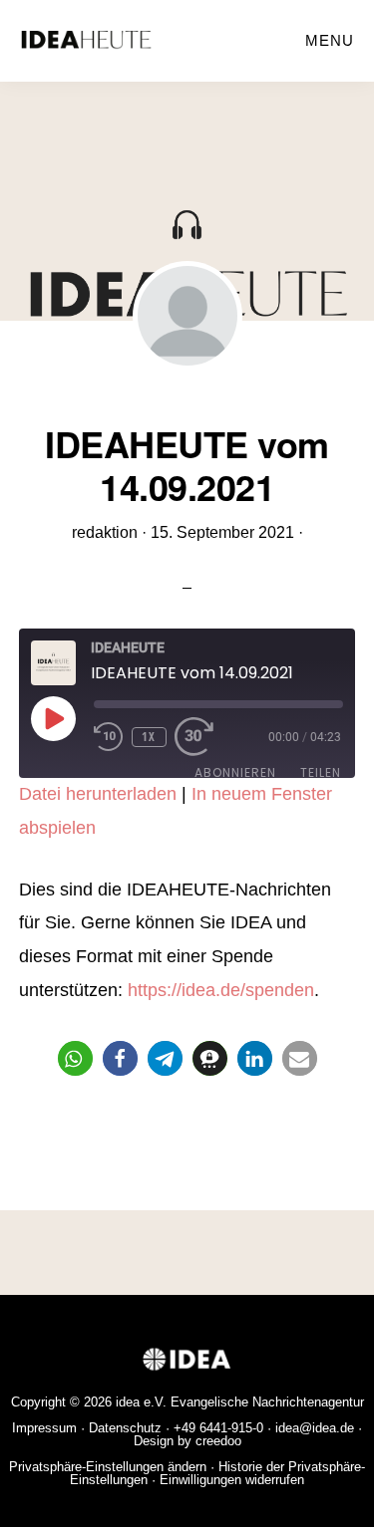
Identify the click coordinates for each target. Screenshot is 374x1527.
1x (149, 736)
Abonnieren (235, 772)
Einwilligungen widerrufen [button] (232, 1479)
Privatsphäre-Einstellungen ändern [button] (107, 1466)
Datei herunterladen (98, 794)
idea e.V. (141, 1402)
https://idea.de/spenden (221, 990)
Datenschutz (125, 1427)
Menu (329, 40)
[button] (75, 1058)
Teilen (320, 772)
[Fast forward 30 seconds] (204, 737)
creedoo (218, 1440)
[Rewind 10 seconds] (109, 737)
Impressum (44, 1427)
